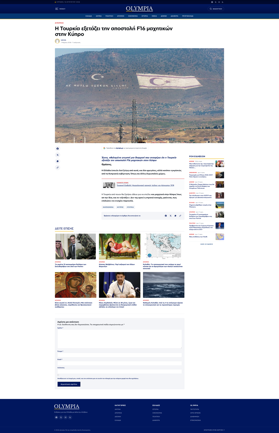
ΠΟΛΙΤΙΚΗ (109, 16)
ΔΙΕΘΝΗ (164, 16)
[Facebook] (212, 2)
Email (59, 359)
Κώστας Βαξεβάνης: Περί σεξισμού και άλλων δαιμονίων (117, 265)
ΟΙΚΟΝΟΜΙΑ (133, 16)
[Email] (219, 2)
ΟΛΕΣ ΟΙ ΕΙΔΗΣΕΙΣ (206, 244)
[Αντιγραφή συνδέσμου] (57, 167)
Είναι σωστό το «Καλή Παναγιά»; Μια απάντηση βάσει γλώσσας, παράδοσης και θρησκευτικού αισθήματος (73, 305)
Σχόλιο (60, 328)
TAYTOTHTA (194, 409)
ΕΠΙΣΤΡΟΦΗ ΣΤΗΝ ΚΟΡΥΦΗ (214, 430)
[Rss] (222, 2)
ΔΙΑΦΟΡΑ (174, 16)
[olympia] (139, 8)
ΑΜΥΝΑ (99, 16)
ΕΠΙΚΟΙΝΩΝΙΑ (195, 420)
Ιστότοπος (61, 368)
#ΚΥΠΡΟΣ (120, 207)
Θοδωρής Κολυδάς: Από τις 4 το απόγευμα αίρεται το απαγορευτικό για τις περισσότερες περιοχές (163, 304)
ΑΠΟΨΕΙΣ (120, 16)
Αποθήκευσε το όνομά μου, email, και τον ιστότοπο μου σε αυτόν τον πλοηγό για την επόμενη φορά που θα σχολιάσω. (98, 378)
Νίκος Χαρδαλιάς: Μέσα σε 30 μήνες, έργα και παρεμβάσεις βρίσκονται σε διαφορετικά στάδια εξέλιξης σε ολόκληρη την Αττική (118, 305)
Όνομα (60, 351)
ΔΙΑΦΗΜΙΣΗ (194, 417)
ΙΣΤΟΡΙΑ (145, 16)
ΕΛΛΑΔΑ (89, 16)
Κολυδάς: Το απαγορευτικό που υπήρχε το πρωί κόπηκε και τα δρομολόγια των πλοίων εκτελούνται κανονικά (163, 266)
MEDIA (154, 16)
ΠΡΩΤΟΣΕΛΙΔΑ (187, 16)
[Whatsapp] (57, 161)
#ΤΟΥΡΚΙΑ (130, 207)
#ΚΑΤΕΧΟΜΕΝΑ (108, 207)
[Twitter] (215, 2)
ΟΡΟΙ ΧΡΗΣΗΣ (195, 413)
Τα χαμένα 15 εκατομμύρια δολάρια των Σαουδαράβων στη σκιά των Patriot (70, 265)
